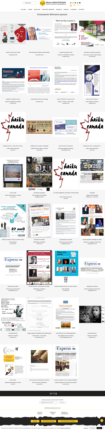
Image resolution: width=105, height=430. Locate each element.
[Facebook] (73, 3)
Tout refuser (92, 428)
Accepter (99, 428)
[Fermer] (103, 428)
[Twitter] (75, 3)
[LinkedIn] (77, 3)
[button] (71, 5)
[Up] (101, 420)
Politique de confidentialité (65, 428)
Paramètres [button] (86, 428)
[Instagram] (71, 3)
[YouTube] (80, 3)
